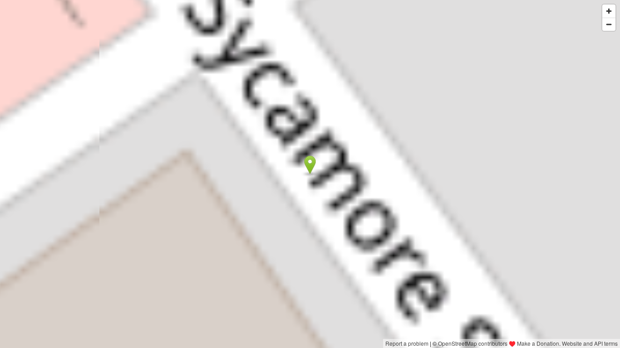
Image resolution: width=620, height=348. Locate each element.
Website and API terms (590, 343)
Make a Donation (538, 343)
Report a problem (406, 343)
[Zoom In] (608, 11)
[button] (310, 165)
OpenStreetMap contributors (472, 343)
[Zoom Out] (608, 24)
